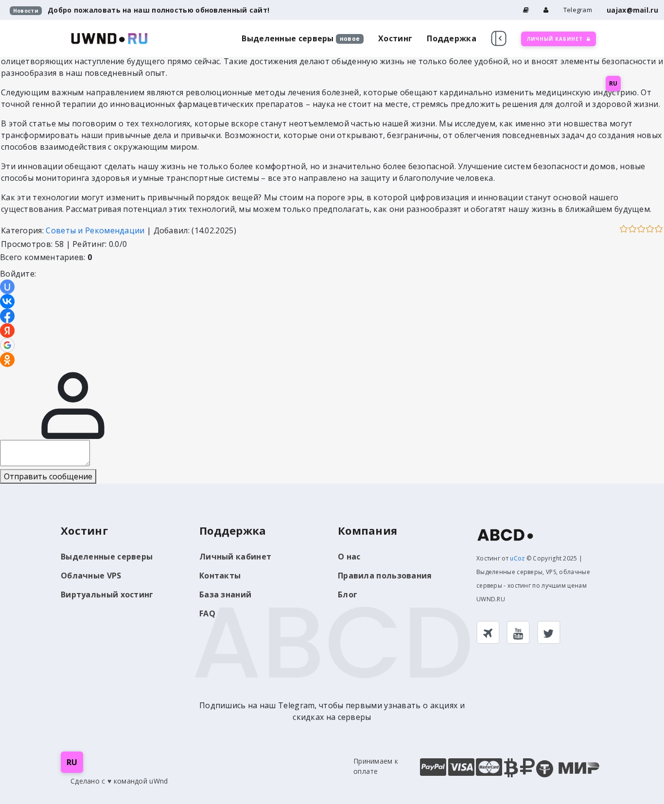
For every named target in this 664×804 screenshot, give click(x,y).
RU (613, 83)
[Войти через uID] (7, 287)
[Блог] (526, 10)
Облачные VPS (91, 575)
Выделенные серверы (287, 38)
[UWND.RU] (109, 37)
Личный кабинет (235, 556)
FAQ (207, 613)
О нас (349, 556)
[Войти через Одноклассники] (7, 359)
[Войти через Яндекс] (7, 330)
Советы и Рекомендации (95, 230)
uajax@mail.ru (632, 10)
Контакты (220, 575)
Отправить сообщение (48, 476)
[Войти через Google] (7, 345)
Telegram (577, 9)
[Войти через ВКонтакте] (7, 301)
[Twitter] (548, 632)
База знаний (225, 594)
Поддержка (451, 38)
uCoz (517, 558)
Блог (347, 594)
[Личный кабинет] (545, 10)
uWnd (158, 781)
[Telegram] (488, 632)
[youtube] (518, 632)
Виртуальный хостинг (107, 594)
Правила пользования (385, 575)
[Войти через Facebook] (7, 316)
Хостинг (395, 38)
